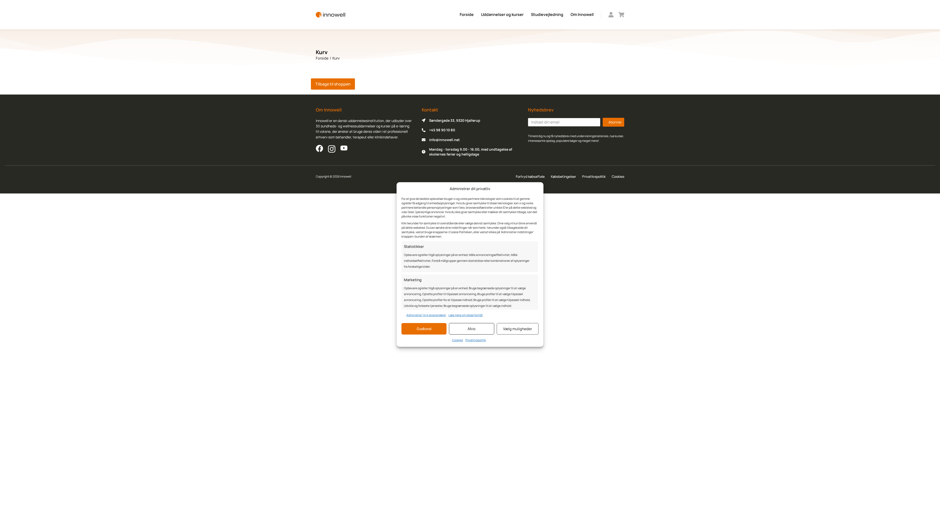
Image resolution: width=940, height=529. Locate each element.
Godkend (424, 329)
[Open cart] (621, 14)
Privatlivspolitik (475, 340)
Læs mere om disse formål (465, 315)
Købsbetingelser (563, 176)
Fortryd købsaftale (530, 176)
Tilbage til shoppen (333, 84)
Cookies (457, 340)
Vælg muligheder (517, 328)
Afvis (472, 329)
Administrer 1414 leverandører (426, 315)
